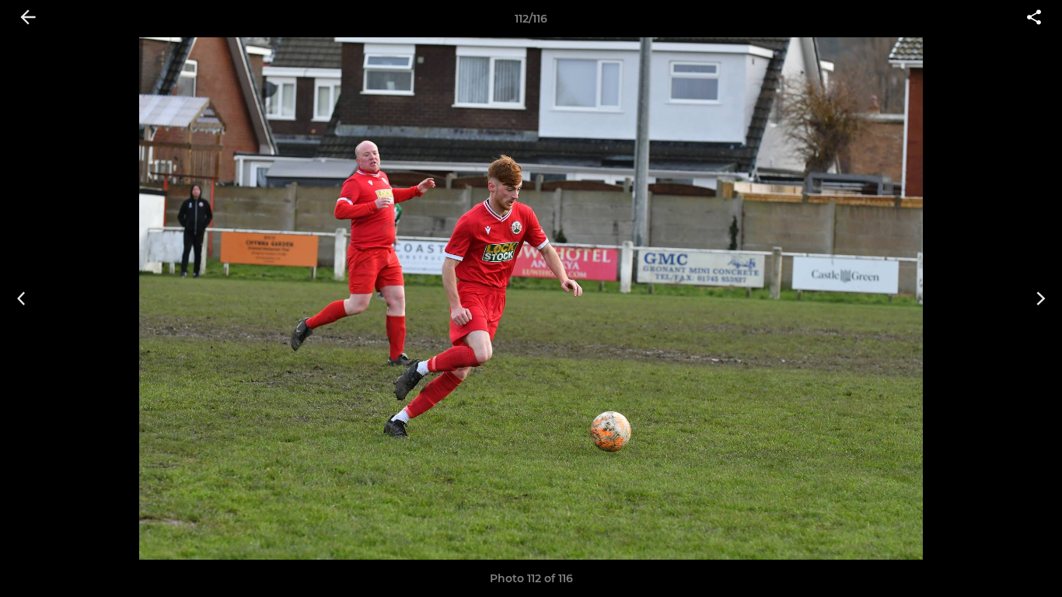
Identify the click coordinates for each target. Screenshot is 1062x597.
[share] (1034, 19)
